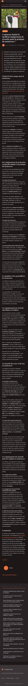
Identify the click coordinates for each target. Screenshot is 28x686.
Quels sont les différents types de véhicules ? (13, 648)
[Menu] (25, 1)
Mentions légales (10, 678)
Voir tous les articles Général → (10, 575)
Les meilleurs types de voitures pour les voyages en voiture (12, 596)
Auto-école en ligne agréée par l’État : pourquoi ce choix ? (12, 629)
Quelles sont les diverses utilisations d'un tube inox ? (13, 634)
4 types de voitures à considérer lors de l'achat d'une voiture (12, 610)
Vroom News (8, 669)
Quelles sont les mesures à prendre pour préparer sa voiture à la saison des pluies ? (13, 619)
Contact (17, 678)
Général (7, 4)
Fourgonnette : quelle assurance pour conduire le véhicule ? (12, 614)
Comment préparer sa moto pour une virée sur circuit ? (13, 652)
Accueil (3, 4)
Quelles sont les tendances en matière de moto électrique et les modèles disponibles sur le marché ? (13, 624)
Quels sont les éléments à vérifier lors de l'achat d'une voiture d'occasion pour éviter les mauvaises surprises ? (14, 639)
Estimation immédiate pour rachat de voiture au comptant (14, 592)
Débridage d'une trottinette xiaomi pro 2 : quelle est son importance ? (13, 656)
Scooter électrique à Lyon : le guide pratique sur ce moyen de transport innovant (13, 601)
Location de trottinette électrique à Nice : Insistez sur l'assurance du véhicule (12, 605)
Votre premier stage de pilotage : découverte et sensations (13, 644)
